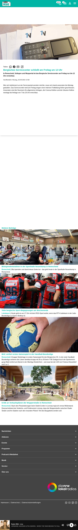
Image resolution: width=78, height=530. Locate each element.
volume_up (62, 525)
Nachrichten (6, 431)
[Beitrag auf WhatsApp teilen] (10, 67)
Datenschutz (15, 502)
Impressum (5, 502)
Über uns (5, 472)
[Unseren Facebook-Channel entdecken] (73, 502)
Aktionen (5, 437)
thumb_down (68, 525)
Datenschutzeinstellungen (31, 502)
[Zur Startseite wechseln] (6, 4)
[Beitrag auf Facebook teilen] (14, 67)
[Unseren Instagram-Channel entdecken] (76, 502)
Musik (4, 460)
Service (4, 466)
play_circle (71, 525)
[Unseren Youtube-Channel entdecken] (69, 502)
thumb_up (75, 525)
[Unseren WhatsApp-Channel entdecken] (66, 502)
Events (4, 443)
